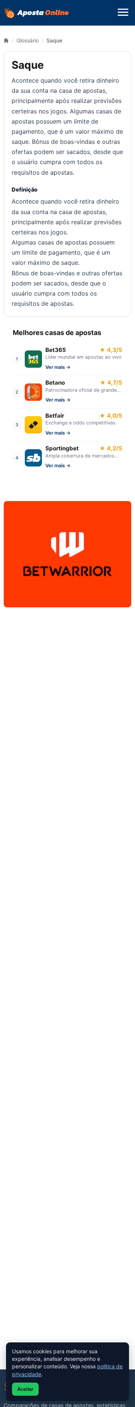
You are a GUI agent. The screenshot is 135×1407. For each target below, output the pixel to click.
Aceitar (25, 1389)
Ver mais (55, 367)
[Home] (6, 40)
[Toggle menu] (123, 13)
